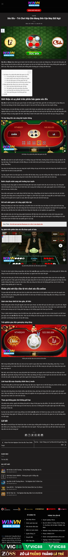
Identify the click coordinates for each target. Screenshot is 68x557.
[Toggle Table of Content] (28, 72)
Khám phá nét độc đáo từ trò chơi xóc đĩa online (16, 84)
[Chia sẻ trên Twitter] (32, 435)
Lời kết (5, 94)
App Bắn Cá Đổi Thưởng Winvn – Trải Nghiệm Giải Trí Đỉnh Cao (24, 481)
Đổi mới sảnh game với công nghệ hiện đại (17, 80)
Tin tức (34, 15)
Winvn (9, 62)
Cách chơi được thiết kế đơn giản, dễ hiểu (17, 86)
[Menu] (2, 4)
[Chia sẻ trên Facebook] (29, 435)
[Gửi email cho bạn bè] (35, 435)
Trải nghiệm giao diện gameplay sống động (17, 88)
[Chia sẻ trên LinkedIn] (42, 435)
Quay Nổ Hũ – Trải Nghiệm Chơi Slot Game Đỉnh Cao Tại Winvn (25, 487)
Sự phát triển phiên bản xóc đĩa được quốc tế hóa (18, 82)
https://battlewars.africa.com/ (56, 530)
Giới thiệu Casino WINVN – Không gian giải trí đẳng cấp (22, 475)
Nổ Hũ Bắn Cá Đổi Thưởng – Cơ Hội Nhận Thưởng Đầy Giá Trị (24, 470)
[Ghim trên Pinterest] (38, 435)
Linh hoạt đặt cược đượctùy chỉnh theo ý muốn (18, 90)
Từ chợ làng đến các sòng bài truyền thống (17, 76)
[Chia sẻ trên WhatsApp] (26, 435)
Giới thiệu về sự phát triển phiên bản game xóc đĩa (16, 74)
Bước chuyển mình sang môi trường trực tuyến (18, 78)
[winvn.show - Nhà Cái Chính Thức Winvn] (34, 4)
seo (41, 23)
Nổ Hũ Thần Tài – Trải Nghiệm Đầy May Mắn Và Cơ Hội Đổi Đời (24, 493)
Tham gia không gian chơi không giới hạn (17, 92)
